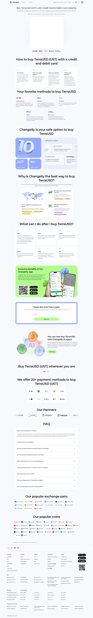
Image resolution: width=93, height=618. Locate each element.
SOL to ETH (63, 597)
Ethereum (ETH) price (11, 606)
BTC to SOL (22, 599)
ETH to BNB (36, 597)
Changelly (15, 542)
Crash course (37, 563)
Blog (35, 561)
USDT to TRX (50, 597)
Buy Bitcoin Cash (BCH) (66, 583)
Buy (7, 559)
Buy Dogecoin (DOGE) (79, 579)
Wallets (49, 561)
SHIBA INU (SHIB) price (79, 608)
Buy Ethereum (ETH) (11, 579)
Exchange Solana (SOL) (12, 597)
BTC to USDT (23, 592)
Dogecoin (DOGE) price (39, 610)
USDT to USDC (51, 595)
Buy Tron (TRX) (37, 577)
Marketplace (9, 563)
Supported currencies (25, 559)
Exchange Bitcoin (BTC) (12, 592)
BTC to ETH (22, 595)
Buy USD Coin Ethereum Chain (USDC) (66, 578)
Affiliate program (51, 566)
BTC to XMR (22, 597)
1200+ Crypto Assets (23, 542)
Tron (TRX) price (64, 608)
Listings (49, 559)
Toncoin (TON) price (79, 606)
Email (36, 314)
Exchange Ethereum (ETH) (12, 595)
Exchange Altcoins (11, 599)
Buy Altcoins (77, 582)
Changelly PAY (52, 563)
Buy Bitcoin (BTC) (10, 577)
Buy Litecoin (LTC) (11, 582)
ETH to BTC (36, 592)
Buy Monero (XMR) (24, 579)
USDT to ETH (50, 599)
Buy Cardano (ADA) (65, 581)
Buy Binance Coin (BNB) (39, 582)
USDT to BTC (50, 592)
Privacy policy (64, 559)
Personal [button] (23, 2)
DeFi (8, 566)
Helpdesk (36, 559)
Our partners (23, 563)
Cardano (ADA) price (65, 606)
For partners (63, 563)
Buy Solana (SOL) (23, 582)
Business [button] (31, 2)
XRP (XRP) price (23, 608)
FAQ (35, 557)
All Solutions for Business (53, 557)
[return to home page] (14, 2)
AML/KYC (63, 566)
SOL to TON (63, 592)
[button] (58, 2)
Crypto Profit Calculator (12, 570)
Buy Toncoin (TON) (38, 579)
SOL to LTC (63, 599)
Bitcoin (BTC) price (24, 606)
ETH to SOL (36, 599)
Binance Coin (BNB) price (53, 606)
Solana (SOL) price (51, 608)
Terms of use (64, 557)
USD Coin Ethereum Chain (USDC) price (39, 607)
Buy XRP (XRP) (23, 577)
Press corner (23, 561)
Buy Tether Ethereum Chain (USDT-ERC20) (53, 578)
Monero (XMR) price (11, 608)
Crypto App (9, 568)
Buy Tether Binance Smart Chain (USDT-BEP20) (53, 585)
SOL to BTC (63, 595)
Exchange (9, 557)
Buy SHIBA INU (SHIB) (79, 577)
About (21, 557)
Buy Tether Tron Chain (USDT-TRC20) (52, 581)
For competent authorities (66, 561)
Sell (7, 561)
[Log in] (82, 2)
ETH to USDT (37, 595)
